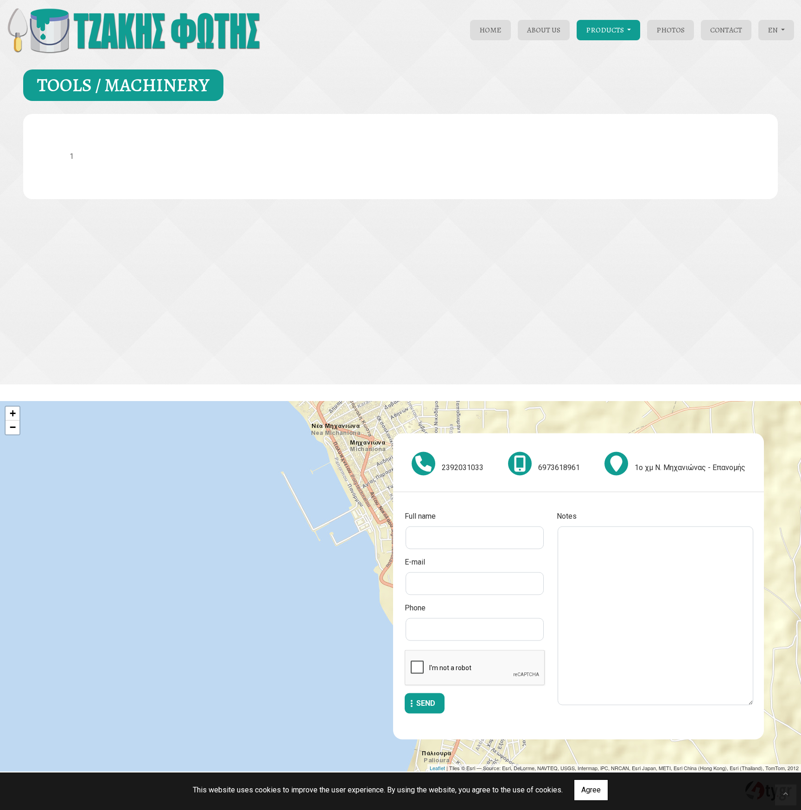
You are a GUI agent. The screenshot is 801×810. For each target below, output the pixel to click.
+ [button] (13, 413)
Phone (415, 607)
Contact (726, 30)
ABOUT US (543, 30)
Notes (567, 516)
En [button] (773, 30)
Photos (670, 30)
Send (425, 703)
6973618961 (559, 467)
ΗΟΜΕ (490, 30)
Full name (420, 516)
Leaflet (437, 768)
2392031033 (462, 467)
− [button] (13, 427)
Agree (591, 789)
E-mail (415, 562)
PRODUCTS (605, 30)
